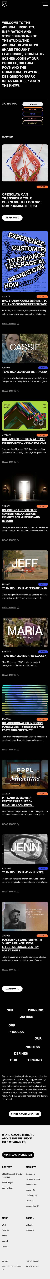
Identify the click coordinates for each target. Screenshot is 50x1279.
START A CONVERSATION (18, 1155)
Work (4, 1225)
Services (5, 1230)
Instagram (30, 1230)
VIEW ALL (32, 104)
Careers (5, 1246)
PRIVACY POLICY (32, 1261)
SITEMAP (5, 1261)
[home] (4, 4)
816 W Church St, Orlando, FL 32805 (12, 1175)
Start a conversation (25, 1114)
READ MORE (12, 218)
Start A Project (7, 1183)
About (4, 1236)
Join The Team (7, 1188)
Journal (5, 1241)
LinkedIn (29, 1225)
